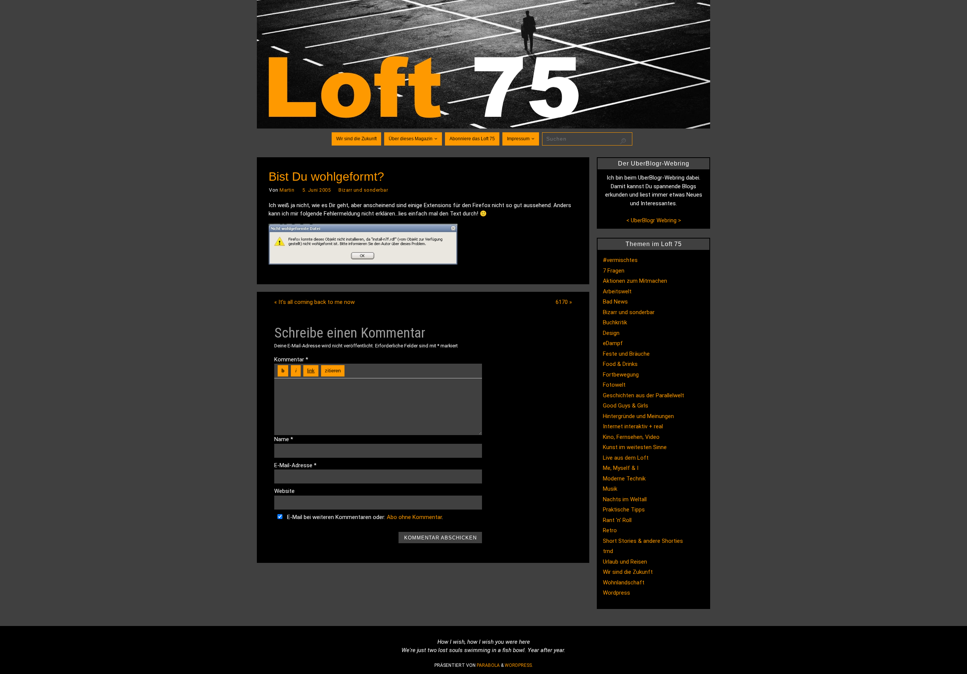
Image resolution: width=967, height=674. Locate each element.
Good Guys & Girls (625, 405)
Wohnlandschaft (623, 582)
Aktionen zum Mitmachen (635, 280)
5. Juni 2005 (316, 190)
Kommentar (291, 359)
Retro (610, 530)
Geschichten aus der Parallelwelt (643, 395)
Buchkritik (615, 322)
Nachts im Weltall (625, 499)
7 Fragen (613, 270)
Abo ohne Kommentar (414, 517)
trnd (608, 551)
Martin (287, 190)
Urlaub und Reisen (625, 561)
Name (283, 439)
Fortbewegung (621, 374)
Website (284, 491)
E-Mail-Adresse (295, 465)
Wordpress (616, 592)
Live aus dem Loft (626, 457)
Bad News (615, 301)
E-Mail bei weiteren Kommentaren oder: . (364, 517)
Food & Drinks (620, 364)
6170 (564, 302)
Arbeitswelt (617, 291)
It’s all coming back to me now (314, 302)
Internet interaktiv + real (633, 426)
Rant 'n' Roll (617, 520)
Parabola (488, 665)
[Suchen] (623, 141)
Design (611, 333)
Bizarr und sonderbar (363, 190)
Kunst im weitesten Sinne (635, 447)
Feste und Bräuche (626, 353)
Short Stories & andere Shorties (643, 541)
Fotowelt (614, 384)
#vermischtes (620, 260)
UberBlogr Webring (654, 220)
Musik (610, 488)
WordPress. (519, 665)
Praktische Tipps (624, 509)
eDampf (613, 343)
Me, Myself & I (620, 468)
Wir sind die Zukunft (628, 572)
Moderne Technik (624, 478)
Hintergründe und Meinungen (638, 416)
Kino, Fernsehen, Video (631, 437)
